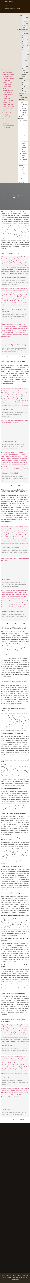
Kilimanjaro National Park (10, 473)
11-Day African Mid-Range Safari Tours (14, 277)
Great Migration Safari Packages (24, 61)
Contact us (21, 99)
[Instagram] (19, 11)
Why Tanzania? (7, 579)
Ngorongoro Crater (8, 409)
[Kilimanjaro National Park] (15, 461)
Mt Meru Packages (24, 175)
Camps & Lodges (23, 178)
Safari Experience (21, 117)
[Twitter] (10, 11)
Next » (24, 357)
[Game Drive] (15, 1065)
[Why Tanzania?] (15, 567)
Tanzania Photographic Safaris (25, 54)
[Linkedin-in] (16, 11)
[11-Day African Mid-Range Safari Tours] (15, 265)
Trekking (21, 78)
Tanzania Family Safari (25, 74)
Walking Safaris (7, 1045)
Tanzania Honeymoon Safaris (25, 48)
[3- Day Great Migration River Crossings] (15, 332)
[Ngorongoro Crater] (15, 397)
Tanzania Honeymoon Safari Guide (12, 611)
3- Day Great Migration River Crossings (14, 345)
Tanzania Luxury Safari (25, 42)
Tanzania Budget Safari (25, 68)
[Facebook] (7, 11)
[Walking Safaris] (15, 1033)
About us (21, 15)
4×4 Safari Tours (23, 97)
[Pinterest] (13, 11)
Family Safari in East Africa (10, 547)
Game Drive (6, 1077)
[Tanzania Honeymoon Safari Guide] (15, 599)
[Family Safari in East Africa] (15, 535)
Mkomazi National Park (9, 441)
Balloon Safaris (6, 1109)
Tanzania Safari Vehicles (25, 19)
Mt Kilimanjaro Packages (25, 83)
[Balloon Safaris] (15, 1097)
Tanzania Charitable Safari (25, 25)
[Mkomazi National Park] (15, 429)
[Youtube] (22, 11)
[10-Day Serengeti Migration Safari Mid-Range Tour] (15, 297)
